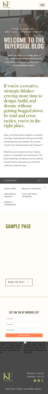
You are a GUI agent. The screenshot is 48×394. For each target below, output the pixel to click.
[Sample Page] (24, 255)
